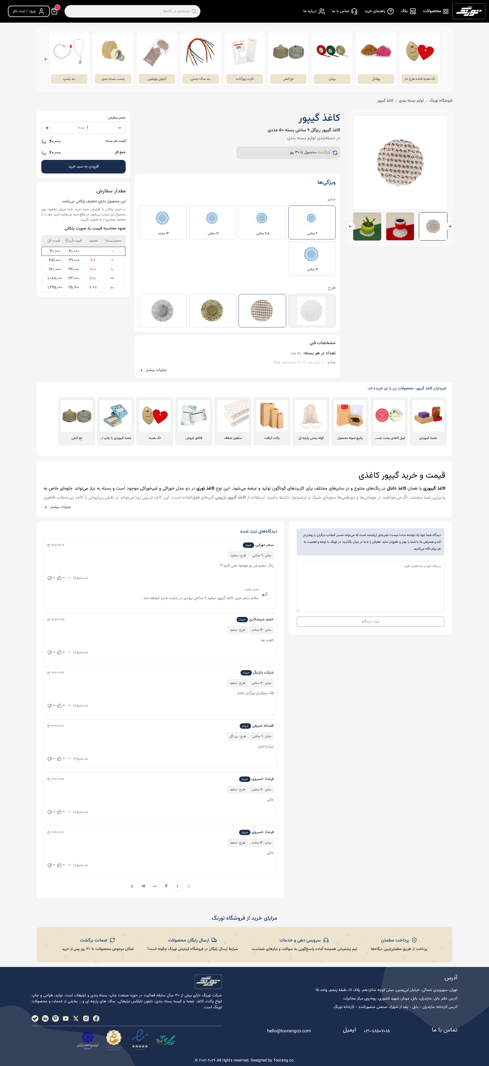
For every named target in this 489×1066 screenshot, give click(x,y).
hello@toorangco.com (289, 1031)
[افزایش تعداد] (47, 127)
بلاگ (404, 11)
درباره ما (310, 11)
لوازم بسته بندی (411, 101)
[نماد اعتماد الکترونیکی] (139, 1040)
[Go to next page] (131, 886)
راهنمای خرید (374, 11)
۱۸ (143, 886)
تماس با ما (340, 11)
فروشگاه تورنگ (440, 101)
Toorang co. (284, 1061)
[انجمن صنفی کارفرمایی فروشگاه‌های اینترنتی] (87, 1040)
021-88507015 (377, 1031)
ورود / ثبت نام (24, 11)
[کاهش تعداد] (119, 127)
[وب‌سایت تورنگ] (166, 1040)
